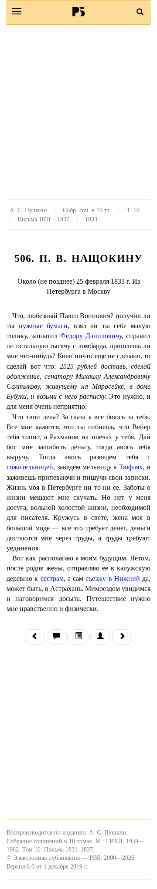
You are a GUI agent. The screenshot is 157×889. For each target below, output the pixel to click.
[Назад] (35, 637)
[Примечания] (57, 637)
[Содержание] (78, 637)
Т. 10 (133, 210)
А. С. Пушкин (28, 210)
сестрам (52, 578)
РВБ (78, 11)
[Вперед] (122, 637)
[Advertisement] (78, 112)
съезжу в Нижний (112, 578)
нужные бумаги (43, 325)
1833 (91, 219)
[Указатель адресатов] (100, 637)
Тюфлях (131, 467)
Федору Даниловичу (91, 335)
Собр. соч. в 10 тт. (87, 210)
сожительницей (30, 467)
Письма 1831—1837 (43, 219)
